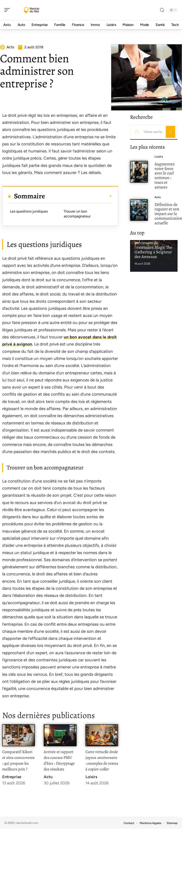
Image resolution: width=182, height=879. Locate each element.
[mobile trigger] (8, 10)
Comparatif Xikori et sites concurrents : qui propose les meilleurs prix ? (18, 760)
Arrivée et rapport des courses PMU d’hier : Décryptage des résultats (59, 760)
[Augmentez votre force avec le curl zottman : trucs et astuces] (139, 171)
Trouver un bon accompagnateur (77, 213)
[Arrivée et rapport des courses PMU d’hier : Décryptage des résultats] (60, 735)
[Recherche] (162, 10)
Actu (48, 777)
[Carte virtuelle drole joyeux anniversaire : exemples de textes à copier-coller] (102, 735)
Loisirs (91, 777)
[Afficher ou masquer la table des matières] (78, 196)
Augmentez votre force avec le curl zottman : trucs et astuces (164, 175)
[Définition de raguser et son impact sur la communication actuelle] (139, 210)
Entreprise (11, 777)
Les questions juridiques (29, 211)
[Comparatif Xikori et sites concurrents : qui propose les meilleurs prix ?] (18, 735)
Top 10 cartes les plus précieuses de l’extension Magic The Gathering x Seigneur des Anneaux (153, 247)
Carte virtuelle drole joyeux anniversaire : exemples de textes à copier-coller (101, 760)
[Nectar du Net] (32, 10)
